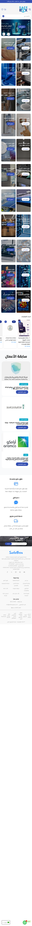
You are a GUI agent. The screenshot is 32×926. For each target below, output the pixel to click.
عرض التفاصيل (22, 392)
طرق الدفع (5, 580)
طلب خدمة (5, 588)
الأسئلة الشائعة (16, 580)
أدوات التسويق (25, 615)
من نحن (26, 580)
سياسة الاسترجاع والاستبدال (26, 584)
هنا (12, 608)
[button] (6, 922)
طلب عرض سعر (16, 593)
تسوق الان (25, 48)
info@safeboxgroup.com (12, 605)
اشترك (8, 544)
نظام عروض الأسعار (8, 615)
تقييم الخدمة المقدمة (26, 594)
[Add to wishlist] (20, 322)
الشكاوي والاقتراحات (26, 589)
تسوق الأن (21, 27)
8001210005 (13, 602)
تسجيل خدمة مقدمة (5, 594)
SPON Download (3, 615)
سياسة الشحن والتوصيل (16, 584)
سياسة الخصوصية (5, 583)
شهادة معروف (16, 588)
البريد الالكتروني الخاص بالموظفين (14, 615)
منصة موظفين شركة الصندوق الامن (20, 616)
